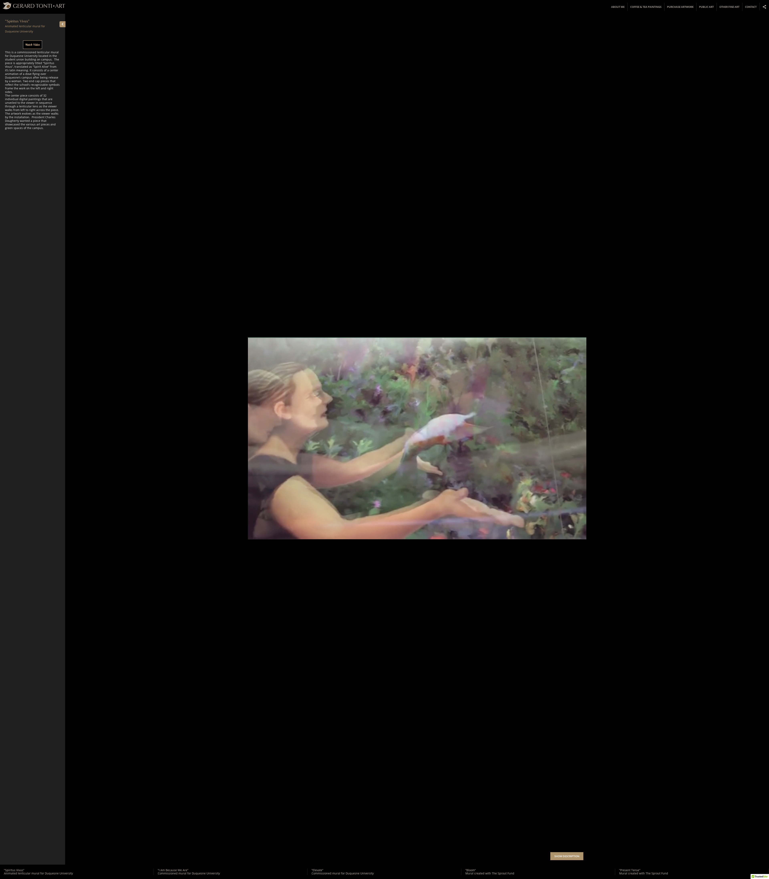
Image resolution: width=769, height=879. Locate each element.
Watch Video (32, 45)
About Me (618, 7)
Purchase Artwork (680, 7)
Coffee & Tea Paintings (645, 7)
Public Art (706, 7)
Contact (751, 7)
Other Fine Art (729, 7)
